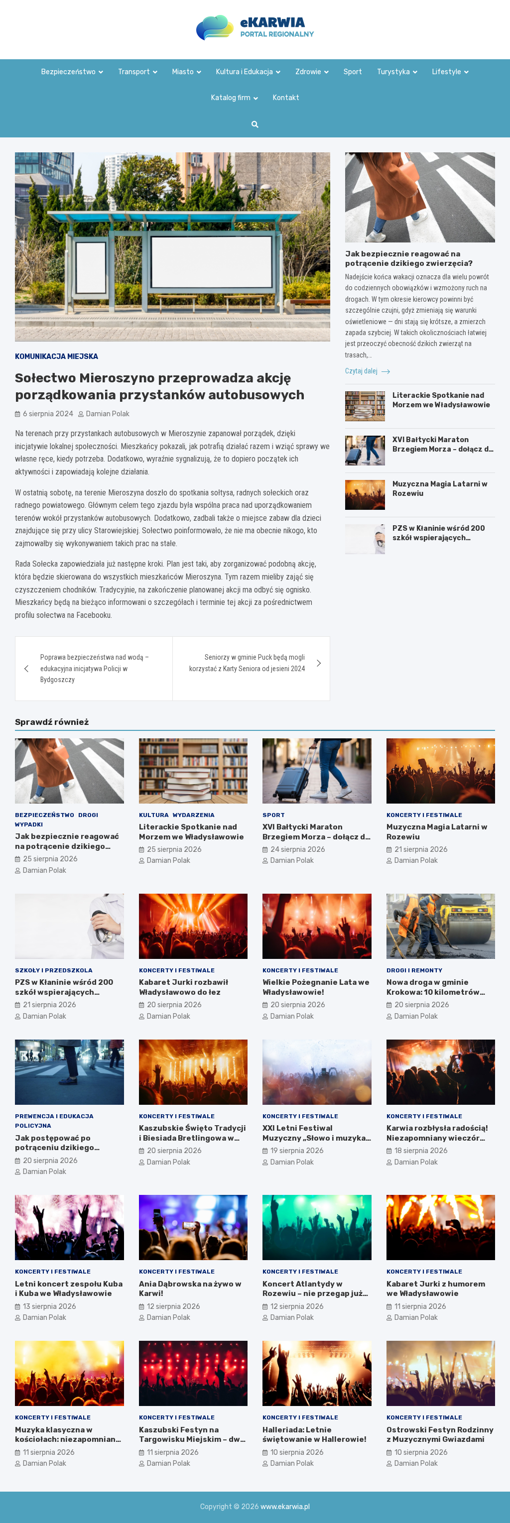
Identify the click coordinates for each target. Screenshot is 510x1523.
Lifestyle (446, 72)
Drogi (88, 815)
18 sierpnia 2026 (421, 1151)
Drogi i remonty (414, 970)
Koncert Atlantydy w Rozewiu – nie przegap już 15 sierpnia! (312, 1294)
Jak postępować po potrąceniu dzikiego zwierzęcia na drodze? (58, 1148)
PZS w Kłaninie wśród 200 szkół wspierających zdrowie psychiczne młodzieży (438, 542)
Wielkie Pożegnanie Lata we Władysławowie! (316, 987)
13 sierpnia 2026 (49, 1306)
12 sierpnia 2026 (173, 1306)
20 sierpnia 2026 (174, 1005)
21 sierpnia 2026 (421, 849)
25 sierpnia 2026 (50, 859)
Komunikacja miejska (56, 356)
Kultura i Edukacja (244, 72)
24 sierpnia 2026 (297, 849)
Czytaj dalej (362, 371)
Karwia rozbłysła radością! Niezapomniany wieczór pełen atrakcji (437, 1138)
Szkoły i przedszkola (54, 970)
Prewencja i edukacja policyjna (54, 1121)
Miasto (183, 72)
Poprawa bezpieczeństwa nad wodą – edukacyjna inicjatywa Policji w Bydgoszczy (94, 668)
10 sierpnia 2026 (297, 1452)
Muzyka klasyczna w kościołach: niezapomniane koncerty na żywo (68, 1439)
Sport (353, 72)
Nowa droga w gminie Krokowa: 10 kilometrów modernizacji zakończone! (437, 992)
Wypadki (29, 824)
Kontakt (286, 98)
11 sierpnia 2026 (420, 1306)
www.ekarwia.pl (285, 1507)
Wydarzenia (194, 815)
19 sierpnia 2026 (297, 1151)
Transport (134, 72)
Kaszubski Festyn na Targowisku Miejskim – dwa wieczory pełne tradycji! (192, 1439)
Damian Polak (107, 414)
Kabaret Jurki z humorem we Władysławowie (435, 1289)
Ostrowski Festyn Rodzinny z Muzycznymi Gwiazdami (440, 1434)
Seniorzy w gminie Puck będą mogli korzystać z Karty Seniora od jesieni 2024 (247, 662)
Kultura (154, 815)
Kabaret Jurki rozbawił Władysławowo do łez (183, 987)
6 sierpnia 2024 (48, 414)
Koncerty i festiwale (424, 815)
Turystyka (393, 72)
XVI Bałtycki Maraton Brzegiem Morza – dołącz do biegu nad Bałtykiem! (442, 449)
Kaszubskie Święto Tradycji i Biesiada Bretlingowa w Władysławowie (192, 1138)
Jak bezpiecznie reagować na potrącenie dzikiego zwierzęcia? (409, 258)
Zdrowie (308, 72)
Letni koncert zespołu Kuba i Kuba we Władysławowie (69, 1289)
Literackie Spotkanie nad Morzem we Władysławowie (441, 400)
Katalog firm (231, 98)
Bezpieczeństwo (68, 72)
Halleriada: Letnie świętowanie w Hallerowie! (314, 1434)
